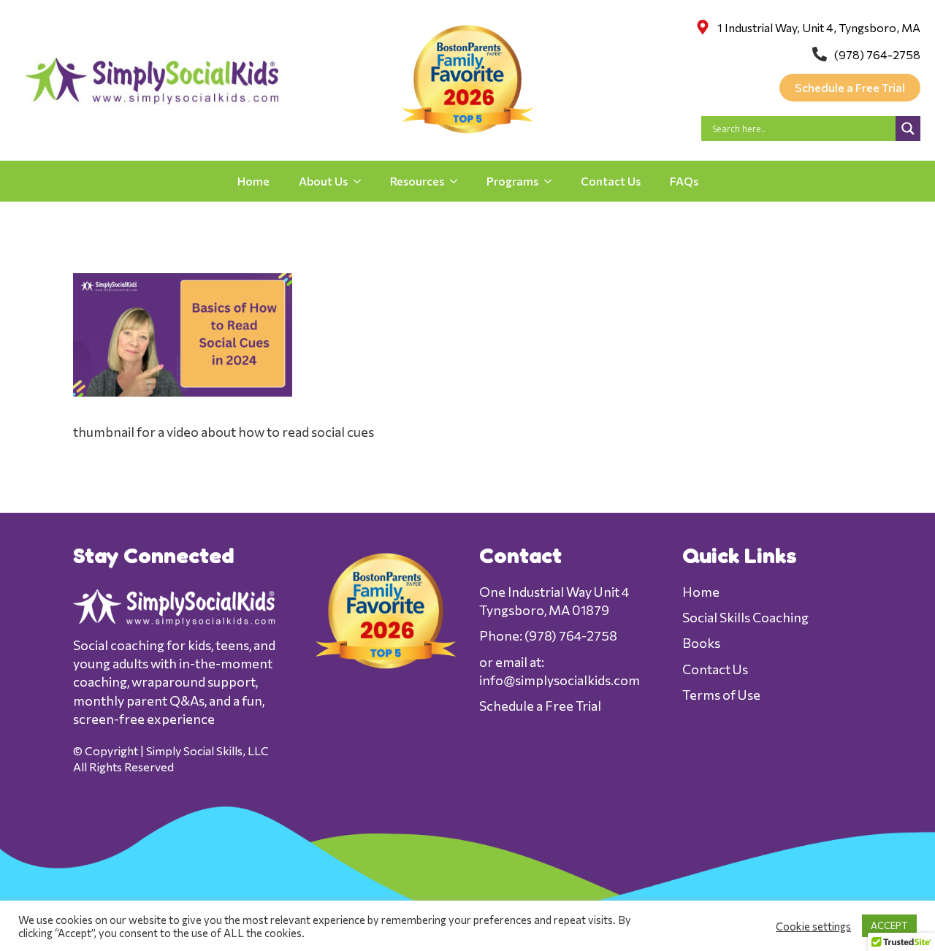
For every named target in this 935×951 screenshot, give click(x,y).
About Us (323, 181)
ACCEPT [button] (889, 925)
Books (701, 643)
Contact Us (611, 181)
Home (253, 181)
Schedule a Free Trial (540, 706)
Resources (417, 181)
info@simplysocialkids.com (559, 680)
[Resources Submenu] (458, 181)
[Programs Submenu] (552, 181)
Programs (512, 181)
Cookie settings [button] (813, 926)
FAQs (684, 181)
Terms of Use (721, 695)
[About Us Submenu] (361, 181)
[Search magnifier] (908, 128)
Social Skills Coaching (745, 617)
